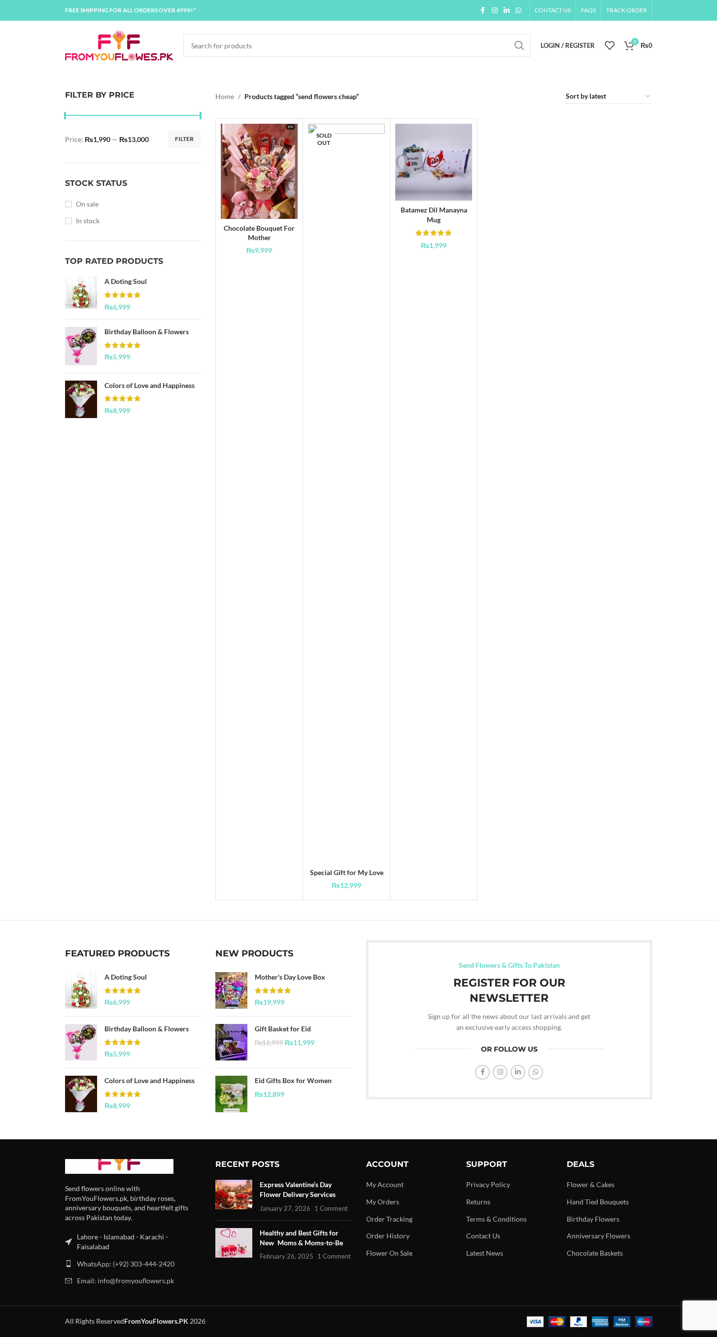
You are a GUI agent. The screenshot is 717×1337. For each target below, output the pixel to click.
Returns (478, 1201)
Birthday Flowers (593, 1219)
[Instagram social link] (495, 10)
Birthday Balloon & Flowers (146, 331)
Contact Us (483, 1235)
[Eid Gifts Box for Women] (231, 1094)
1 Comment (331, 1208)
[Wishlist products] (609, 45)
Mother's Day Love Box (290, 977)
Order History (388, 1235)
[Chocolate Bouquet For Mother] (259, 171)
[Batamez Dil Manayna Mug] (433, 162)
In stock (88, 220)
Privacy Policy (488, 1184)
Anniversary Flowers (598, 1235)
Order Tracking (389, 1219)
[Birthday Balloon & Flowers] (81, 346)
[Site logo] (119, 44)
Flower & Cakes (591, 1184)
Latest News (484, 1253)
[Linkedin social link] (506, 10)
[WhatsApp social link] (518, 10)
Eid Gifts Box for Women (293, 1080)
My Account (385, 1184)
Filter (184, 138)
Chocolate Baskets (595, 1253)
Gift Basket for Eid (283, 1028)
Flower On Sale (389, 1253)
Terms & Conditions (496, 1219)
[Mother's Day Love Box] (231, 990)
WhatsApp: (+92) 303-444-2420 (125, 1264)
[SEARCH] (519, 45)
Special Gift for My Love (346, 872)
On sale (87, 204)
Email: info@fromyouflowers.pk (125, 1280)
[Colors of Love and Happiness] (81, 399)
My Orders (382, 1201)
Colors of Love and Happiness (149, 385)
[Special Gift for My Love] (346, 493)
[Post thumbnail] (233, 1196)
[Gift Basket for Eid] (231, 1042)
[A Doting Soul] (81, 294)
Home (224, 96)
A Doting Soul (125, 281)
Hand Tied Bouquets (598, 1201)
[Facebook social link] (483, 10)
